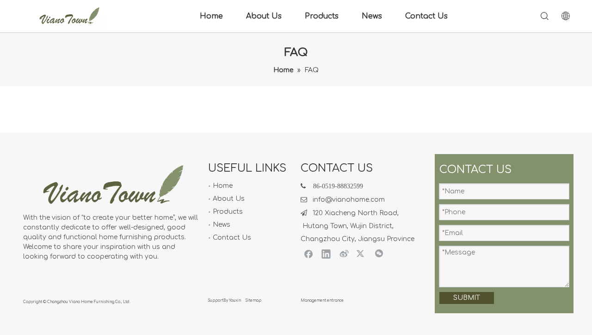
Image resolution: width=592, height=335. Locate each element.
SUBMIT (466, 297)
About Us (264, 16)
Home (211, 16)
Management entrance (322, 300)
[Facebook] (308, 253)
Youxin (235, 300)
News (372, 16)
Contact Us (426, 16)
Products (322, 16)
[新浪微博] (343, 253)
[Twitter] (361, 253)
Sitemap (253, 300)
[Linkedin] (326, 253)
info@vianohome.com (349, 199)
